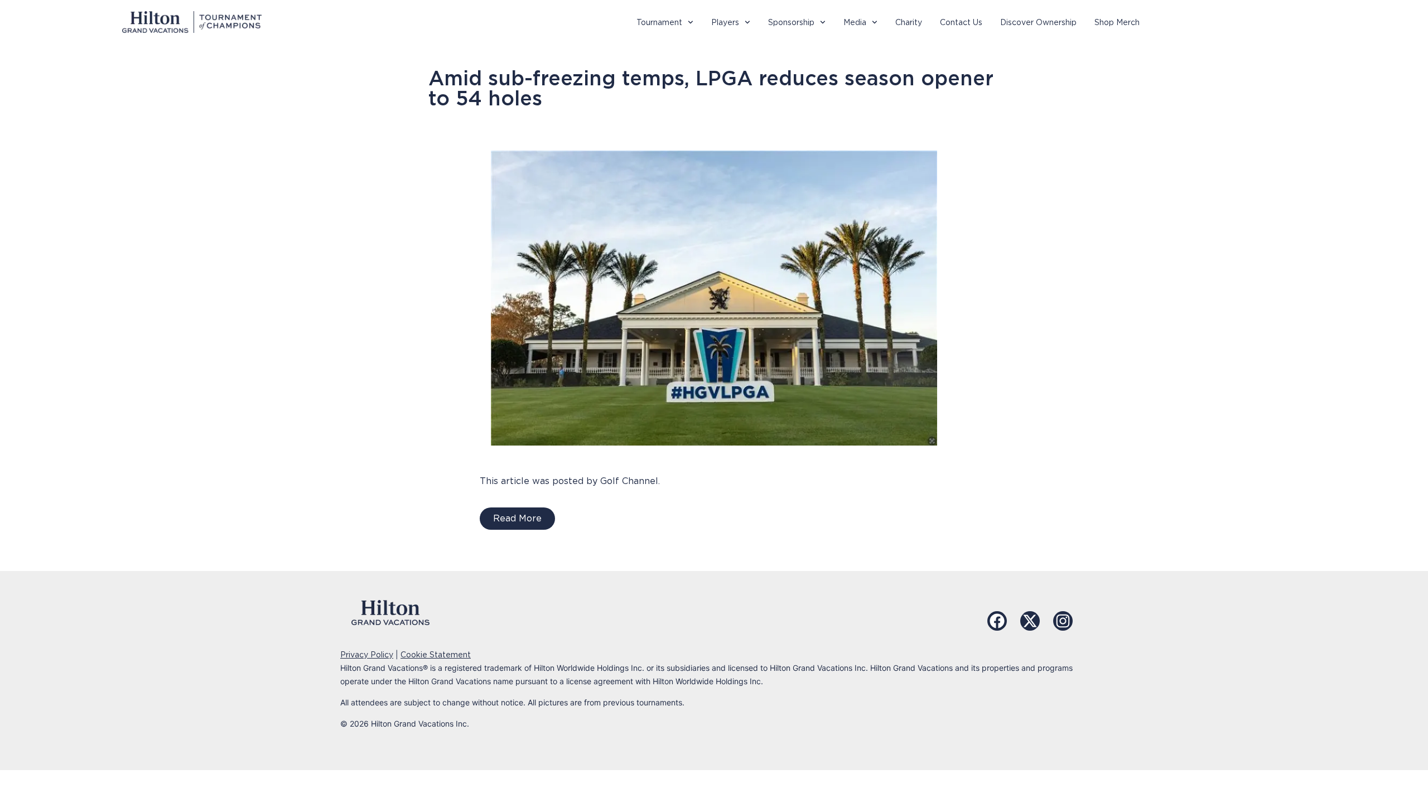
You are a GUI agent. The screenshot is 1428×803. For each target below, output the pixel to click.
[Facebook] (997, 621)
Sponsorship (791, 22)
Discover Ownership (1038, 22)
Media (854, 22)
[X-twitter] (1030, 621)
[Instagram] (1063, 621)
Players (725, 22)
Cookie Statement (436, 654)
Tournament (659, 22)
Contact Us (961, 22)
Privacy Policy (366, 654)
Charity (908, 22)
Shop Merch (1117, 22)
